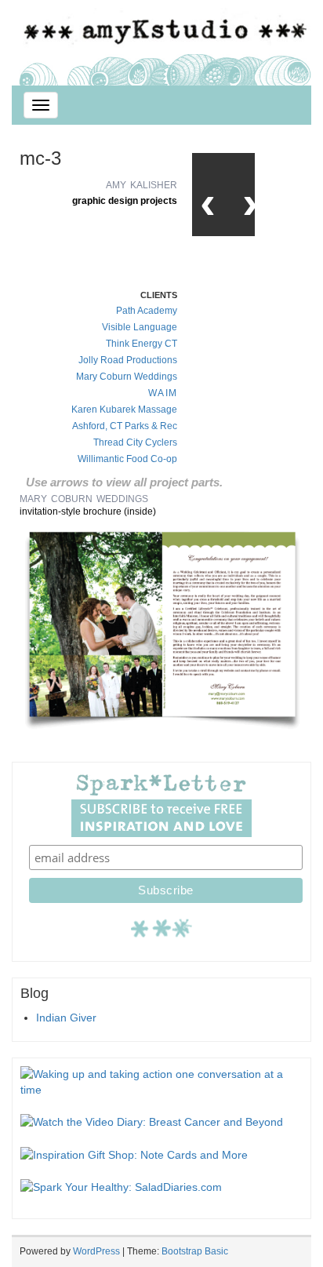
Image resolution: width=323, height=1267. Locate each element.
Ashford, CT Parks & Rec (124, 426)
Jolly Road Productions (127, 360)
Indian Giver (66, 1017)
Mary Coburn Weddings (126, 376)
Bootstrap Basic (195, 1251)
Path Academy (146, 310)
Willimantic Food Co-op (127, 458)
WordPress (96, 1251)
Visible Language (139, 327)
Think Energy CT (141, 343)
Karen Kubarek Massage (124, 409)
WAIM (162, 393)
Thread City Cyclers (135, 442)
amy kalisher (141, 184)
